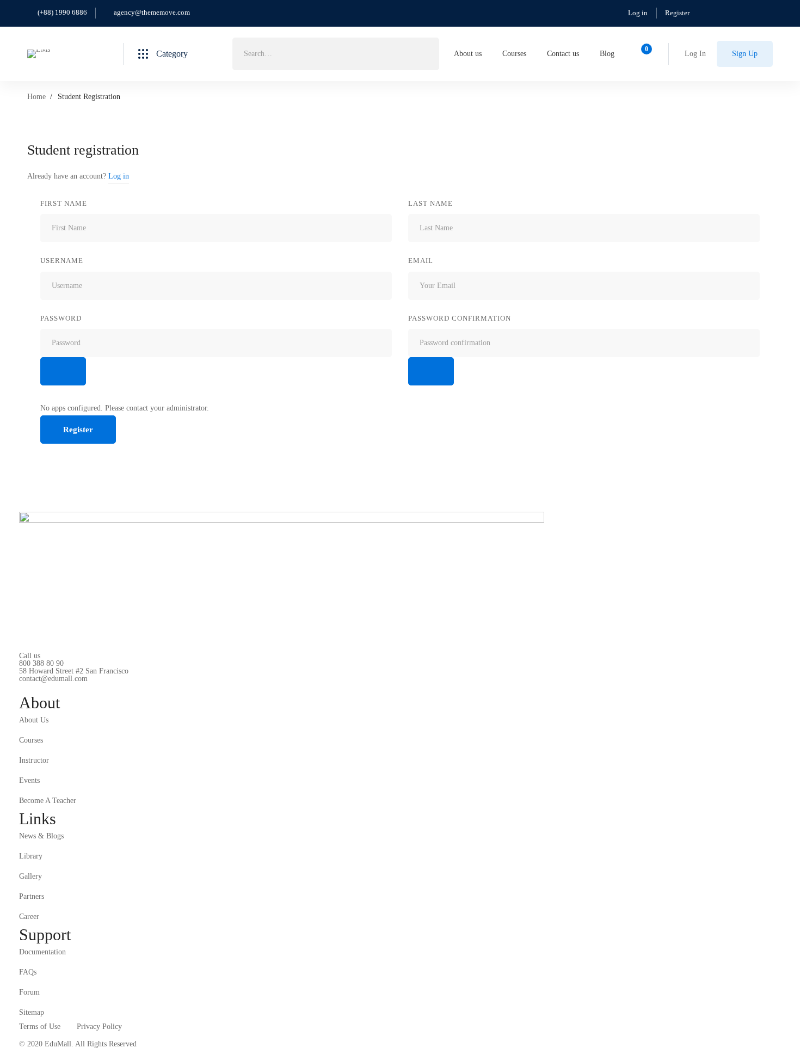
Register (677, 13)
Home (36, 97)
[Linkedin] (86, 687)
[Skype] (53, 687)
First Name (63, 203)
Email (420, 260)
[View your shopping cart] (643, 54)
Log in (638, 13)
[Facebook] (36, 687)
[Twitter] (19, 687)
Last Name (430, 203)
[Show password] (63, 371)
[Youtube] (70, 687)
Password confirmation (459, 318)
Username (61, 260)
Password (61, 318)
